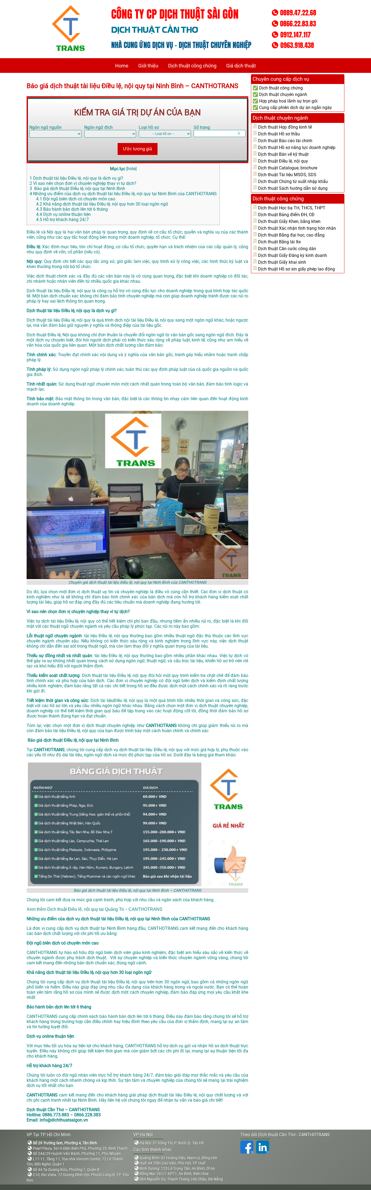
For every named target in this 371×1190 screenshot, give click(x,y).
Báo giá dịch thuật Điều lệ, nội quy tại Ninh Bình (77, 188)
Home (121, 66)
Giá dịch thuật (241, 66)
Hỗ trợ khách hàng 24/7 (62, 219)
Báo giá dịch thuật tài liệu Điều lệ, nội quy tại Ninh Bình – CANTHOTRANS (132, 86)
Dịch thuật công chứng (192, 66)
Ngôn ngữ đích (98, 127)
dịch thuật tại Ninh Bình (103, 928)
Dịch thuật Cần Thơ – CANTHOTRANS (63, 1109)
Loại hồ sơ (149, 127)
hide (131, 168)
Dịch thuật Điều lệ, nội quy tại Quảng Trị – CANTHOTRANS (104, 909)
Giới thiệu (148, 66)
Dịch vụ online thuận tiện (63, 214)
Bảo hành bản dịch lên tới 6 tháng (72, 209)
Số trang (202, 127)
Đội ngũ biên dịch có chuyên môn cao (75, 198)
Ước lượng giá (137, 149)
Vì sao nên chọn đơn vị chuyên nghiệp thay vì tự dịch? (83, 183)
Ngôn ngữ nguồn (45, 127)
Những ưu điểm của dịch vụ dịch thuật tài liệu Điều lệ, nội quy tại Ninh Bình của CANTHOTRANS (123, 193)
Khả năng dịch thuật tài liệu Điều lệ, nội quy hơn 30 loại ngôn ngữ (102, 204)
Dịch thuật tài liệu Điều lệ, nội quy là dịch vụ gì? (76, 178)
